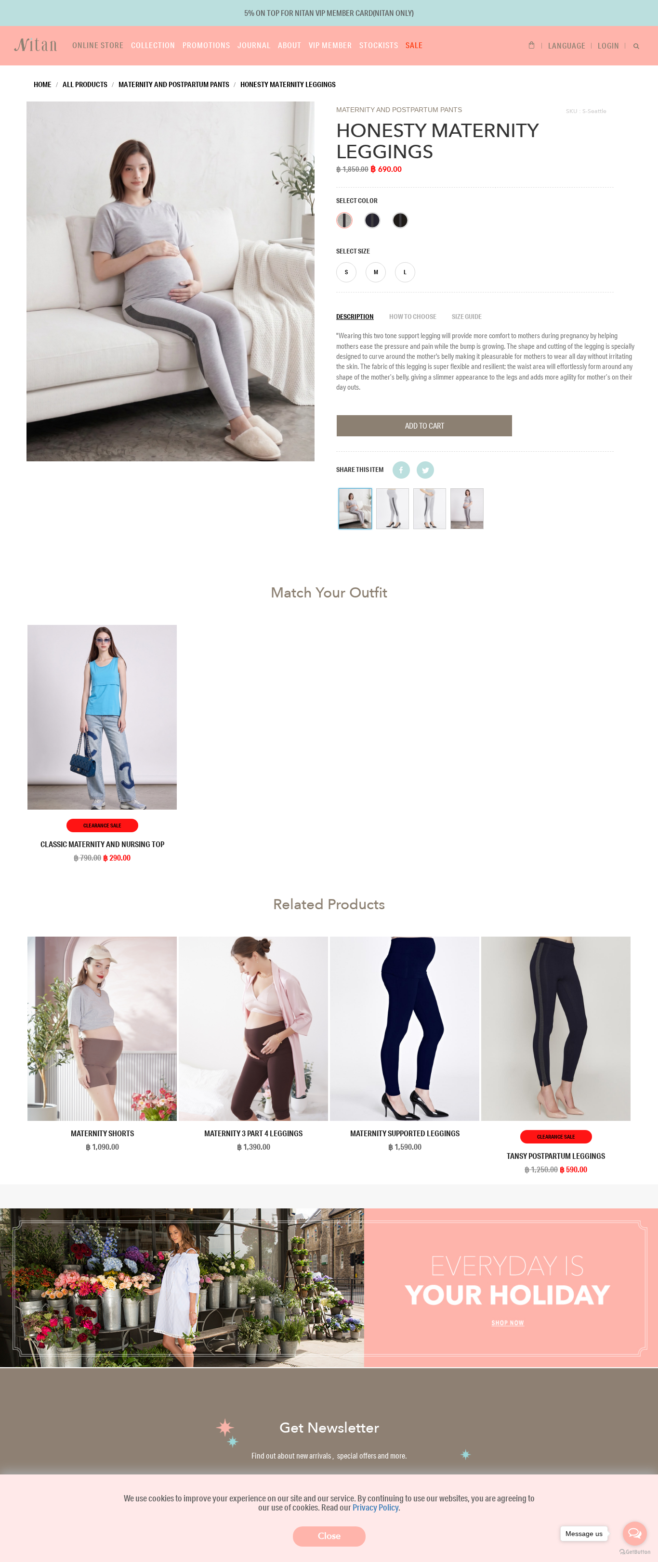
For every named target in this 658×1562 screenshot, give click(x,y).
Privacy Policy (375, 1507)
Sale (414, 45)
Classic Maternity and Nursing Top (102, 844)
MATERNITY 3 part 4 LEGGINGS (253, 1133)
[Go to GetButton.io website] (634, 1552)
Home (43, 84)
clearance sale (102, 825)
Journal (254, 45)
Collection (153, 45)
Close (329, 1536)
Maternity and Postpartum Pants (173, 84)
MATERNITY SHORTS (102, 1133)
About (290, 45)
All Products (85, 84)
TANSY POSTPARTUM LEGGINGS (556, 1156)
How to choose (412, 316)
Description (355, 316)
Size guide (467, 316)
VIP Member (330, 45)
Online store (98, 45)
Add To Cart (424, 425)
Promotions (206, 45)
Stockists (378, 45)
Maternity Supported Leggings (405, 1133)
